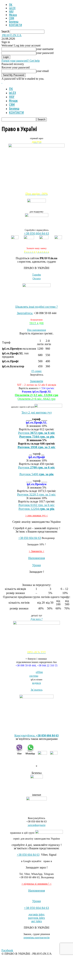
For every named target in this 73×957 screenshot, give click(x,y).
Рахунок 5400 (36, 474)
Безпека (13, 21)
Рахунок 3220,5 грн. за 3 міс (36, 494)
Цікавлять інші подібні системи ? (36, 306)
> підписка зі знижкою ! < (36, 883)
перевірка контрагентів (37, 937)
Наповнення (36, 558)
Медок (13, 15)
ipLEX (12, 8)
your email (42, 71)
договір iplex (36, 914)
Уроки (36, 565)
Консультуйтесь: (36, 735)
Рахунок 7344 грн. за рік (36, 436)
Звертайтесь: (25, 313)
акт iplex (36, 921)
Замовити (36, 381)
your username (45, 49)
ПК (10, 4)
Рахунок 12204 (36, 509)
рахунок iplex (36, 917)
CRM (11, 18)
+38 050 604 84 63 (36, 233)
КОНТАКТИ (15, 25)
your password (45, 53)
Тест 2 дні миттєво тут (37, 412)
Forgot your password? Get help (20, 60)
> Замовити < (36, 551)
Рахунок (36, 467)
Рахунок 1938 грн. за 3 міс (36, 447)
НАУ (11, 11)
